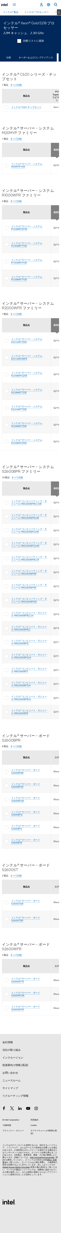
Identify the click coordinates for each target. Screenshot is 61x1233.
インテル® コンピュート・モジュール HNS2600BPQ (29, 642)
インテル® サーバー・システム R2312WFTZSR (26, 341)
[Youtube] (28, 1109)
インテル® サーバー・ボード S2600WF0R (25, 1008)
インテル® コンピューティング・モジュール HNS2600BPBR (29, 572)
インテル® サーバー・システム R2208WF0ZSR (26, 441)
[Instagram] (36, 1109)
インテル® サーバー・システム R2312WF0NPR (26, 357)
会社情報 (7, 1042)
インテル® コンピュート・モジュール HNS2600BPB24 (29, 698)
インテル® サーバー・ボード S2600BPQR (25, 799)
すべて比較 (16, 85)
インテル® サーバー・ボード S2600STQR (25, 902)
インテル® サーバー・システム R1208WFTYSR (26, 278)
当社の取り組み (11, 1050)
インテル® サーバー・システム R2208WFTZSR (26, 391)
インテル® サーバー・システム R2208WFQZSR (26, 374)
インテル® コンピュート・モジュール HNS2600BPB (29, 712)
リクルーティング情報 (15, 1095)
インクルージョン (12, 1057)
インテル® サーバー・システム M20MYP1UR (26, 165)
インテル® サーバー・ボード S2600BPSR (25, 785)
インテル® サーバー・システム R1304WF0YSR (26, 261)
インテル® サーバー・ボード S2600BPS (25, 827)
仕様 (8, 57)
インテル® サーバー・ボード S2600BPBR (25, 771)
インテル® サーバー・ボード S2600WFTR (25, 980)
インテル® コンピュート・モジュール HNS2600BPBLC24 (29, 614)
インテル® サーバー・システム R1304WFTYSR (26, 245)
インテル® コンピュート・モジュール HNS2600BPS (29, 670)
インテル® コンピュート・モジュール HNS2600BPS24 (29, 684)
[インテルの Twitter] (12, 1109)
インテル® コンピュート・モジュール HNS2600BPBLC (29, 628)
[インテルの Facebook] (4, 1109)
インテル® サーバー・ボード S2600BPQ (25, 813)
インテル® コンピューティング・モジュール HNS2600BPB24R (29, 516)
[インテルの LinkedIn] (20, 1109)
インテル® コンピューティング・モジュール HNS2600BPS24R (29, 530)
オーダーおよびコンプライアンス (36, 57)
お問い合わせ (10, 1072)
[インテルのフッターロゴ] (8, 1201)
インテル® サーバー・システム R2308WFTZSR (26, 425)
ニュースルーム (11, 1080)
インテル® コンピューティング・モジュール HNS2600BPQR (29, 600)
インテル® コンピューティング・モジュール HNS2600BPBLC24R (29, 502)
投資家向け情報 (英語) (15, 1065)
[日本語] (48, 4)
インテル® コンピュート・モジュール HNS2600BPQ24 (29, 656)
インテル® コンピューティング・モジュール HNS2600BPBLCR (29, 558)
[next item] (59, 12)
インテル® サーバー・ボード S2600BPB (25, 841)
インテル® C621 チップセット (26, 107)
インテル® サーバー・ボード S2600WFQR (25, 994)
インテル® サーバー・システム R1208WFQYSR (26, 228)
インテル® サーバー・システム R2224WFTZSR (26, 408)
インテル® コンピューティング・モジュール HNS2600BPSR (29, 586)
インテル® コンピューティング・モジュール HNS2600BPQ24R (29, 544)
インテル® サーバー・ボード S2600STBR (25, 919)
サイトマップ (10, 1088)
